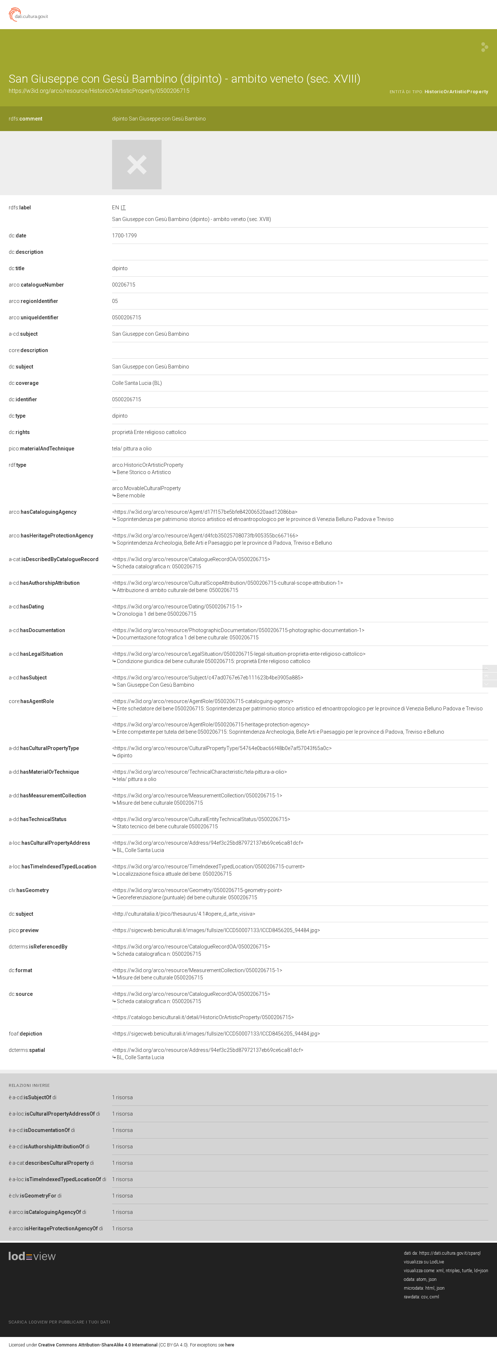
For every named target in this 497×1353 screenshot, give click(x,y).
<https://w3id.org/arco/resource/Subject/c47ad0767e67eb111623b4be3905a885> (207, 681)
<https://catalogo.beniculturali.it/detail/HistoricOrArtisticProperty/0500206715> (203, 1017)
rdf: (17, 465)
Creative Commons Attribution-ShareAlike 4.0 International (98, 1345)
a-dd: (44, 748)
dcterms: (38, 947)
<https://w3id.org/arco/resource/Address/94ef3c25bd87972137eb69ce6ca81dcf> (207, 846)
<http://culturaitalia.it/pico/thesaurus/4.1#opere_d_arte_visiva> (183, 914)
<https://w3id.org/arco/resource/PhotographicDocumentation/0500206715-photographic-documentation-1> (238, 633)
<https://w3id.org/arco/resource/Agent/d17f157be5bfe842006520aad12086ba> (253, 515)
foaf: (25, 1034)
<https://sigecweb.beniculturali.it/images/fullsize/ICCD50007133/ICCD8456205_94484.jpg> (216, 930)
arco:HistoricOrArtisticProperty (147, 468)
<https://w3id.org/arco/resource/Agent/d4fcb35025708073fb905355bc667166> (222, 539)
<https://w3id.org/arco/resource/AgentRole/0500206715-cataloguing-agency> (297, 704)
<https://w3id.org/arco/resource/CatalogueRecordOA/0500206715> (191, 562)
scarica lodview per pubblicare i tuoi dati (59, 1322)
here (229, 1345)
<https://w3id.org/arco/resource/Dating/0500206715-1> (177, 610)
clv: (29, 890)
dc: (17, 235)
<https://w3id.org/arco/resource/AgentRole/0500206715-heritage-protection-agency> (278, 728)
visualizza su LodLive (424, 1262)
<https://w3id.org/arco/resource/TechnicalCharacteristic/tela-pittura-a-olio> (199, 775)
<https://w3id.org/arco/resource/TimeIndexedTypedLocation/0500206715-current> (208, 870)
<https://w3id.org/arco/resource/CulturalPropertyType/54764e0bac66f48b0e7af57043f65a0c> (222, 751)
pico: (41, 448)
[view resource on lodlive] (484, 47)
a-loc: (49, 843)
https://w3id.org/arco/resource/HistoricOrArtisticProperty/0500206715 (99, 90)
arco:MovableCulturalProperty (146, 491)
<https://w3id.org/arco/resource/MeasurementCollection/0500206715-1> (197, 799)
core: (28, 350)
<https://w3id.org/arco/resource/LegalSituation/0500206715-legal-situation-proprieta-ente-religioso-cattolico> (239, 657)
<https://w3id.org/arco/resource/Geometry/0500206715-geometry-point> (197, 893)
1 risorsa (122, 1097)
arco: (36, 285)
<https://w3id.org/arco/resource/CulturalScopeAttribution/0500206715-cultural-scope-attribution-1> (227, 586)
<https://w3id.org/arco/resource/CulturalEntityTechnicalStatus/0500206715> (201, 822)
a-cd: (23, 334)
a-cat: (54, 559)
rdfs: (25, 119)
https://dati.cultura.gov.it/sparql (450, 1253)
